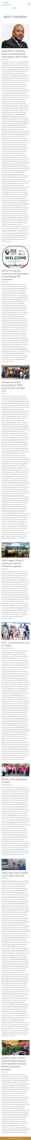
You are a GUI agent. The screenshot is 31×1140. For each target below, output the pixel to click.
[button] (29, 3)
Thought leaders (5, 648)
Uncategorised (5, 784)
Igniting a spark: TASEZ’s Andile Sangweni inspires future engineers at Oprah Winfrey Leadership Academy (14, 1064)
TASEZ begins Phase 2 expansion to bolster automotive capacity (12, 563)
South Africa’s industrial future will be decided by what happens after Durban (15, 54)
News (3, 59)
